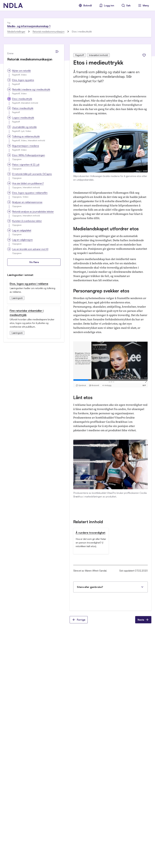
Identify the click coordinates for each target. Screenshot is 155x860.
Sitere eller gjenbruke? (90, 586)
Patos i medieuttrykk (22, 108)
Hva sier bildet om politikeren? (28, 183)
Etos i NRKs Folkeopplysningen (28, 155)
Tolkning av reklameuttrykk (26, 136)
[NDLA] (13, 5)
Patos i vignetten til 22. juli (25, 164)
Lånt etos (82, 397)
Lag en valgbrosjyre (22, 239)
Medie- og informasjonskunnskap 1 (28, 26)
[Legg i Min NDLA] (144, 55)
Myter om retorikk (21, 70)
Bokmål (87, 5)
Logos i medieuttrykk (23, 117)
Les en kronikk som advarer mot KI (30, 249)
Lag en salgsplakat (21, 230)
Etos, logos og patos (23, 80)
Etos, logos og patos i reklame (29, 283)
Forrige (81, 619)
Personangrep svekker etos (101, 290)
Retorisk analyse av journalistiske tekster (33, 211)
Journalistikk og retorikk (24, 126)
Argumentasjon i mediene (25, 145)
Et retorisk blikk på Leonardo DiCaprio (32, 173)
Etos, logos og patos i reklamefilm (30, 192)
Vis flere (34, 262)
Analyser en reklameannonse (27, 202)
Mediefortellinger (16, 31)
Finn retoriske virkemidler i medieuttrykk (26, 313)
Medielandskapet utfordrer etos (106, 228)
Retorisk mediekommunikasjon (48, 31)
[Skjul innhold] (57, 51)
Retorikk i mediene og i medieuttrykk (31, 89)
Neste (141, 619)
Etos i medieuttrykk (22, 98)
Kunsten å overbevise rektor (27, 220)
